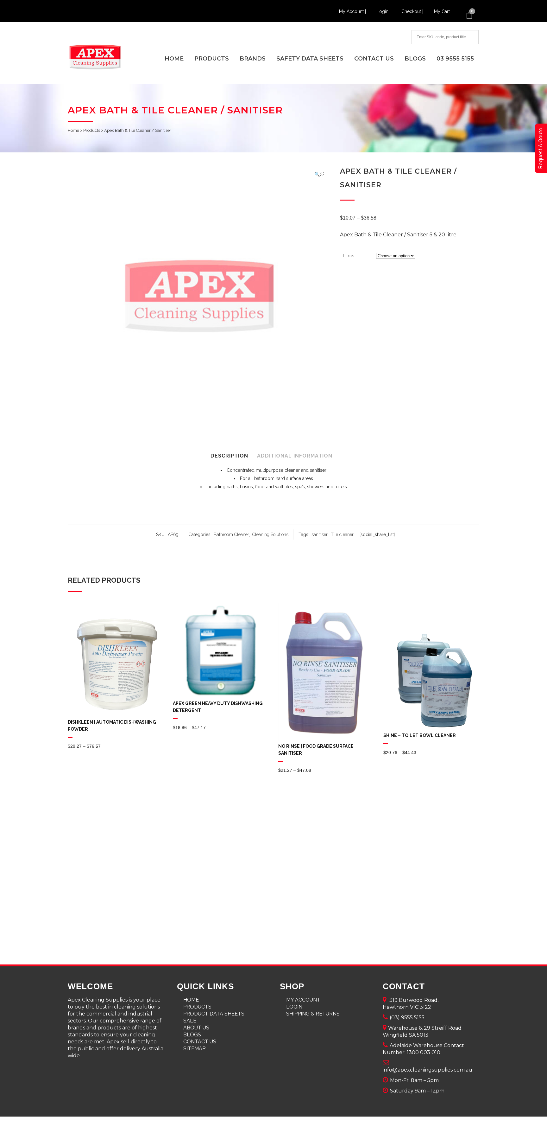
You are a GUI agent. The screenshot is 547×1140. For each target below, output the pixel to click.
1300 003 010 (423, 1052)
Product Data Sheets (213, 1014)
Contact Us (199, 1042)
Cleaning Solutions (270, 534)
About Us (196, 1028)
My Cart (442, 11)
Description (229, 456)
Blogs (192, 1035)
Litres (348, 255)
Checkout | (412, 11)
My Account (303, 1000)
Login (294, 1007)
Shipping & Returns (313, 1014)
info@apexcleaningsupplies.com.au (427, 1070)
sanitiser (319, 534)
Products (91, 130)
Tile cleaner (342, 534)
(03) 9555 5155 (407, 1018)
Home (73, 130)
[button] (319, 174)
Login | (384, 11)
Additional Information (294, 456)
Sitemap (194, 1049)
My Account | (353, 11)
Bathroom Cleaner (231, 534)
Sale (189, 1021)
